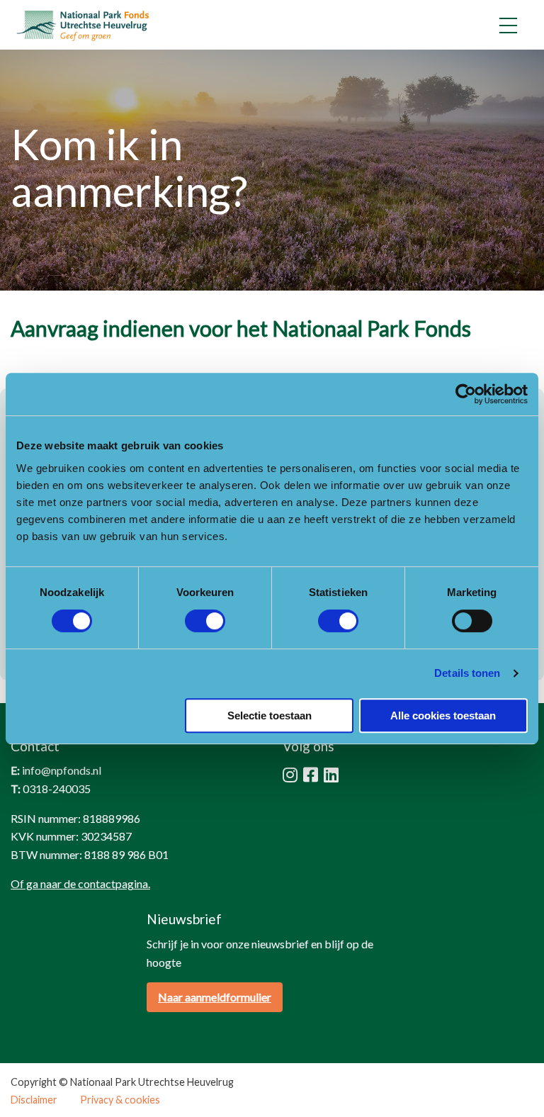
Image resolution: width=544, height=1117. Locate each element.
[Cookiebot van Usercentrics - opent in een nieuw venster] (466, 394)
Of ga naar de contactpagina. (80, 883)
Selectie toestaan (269, 715)
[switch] (205, 621)
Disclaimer (34, 1100)
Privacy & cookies (120, 1100)
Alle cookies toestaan (443, 715)
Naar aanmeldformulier (214, 997)
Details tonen (467, 673)
